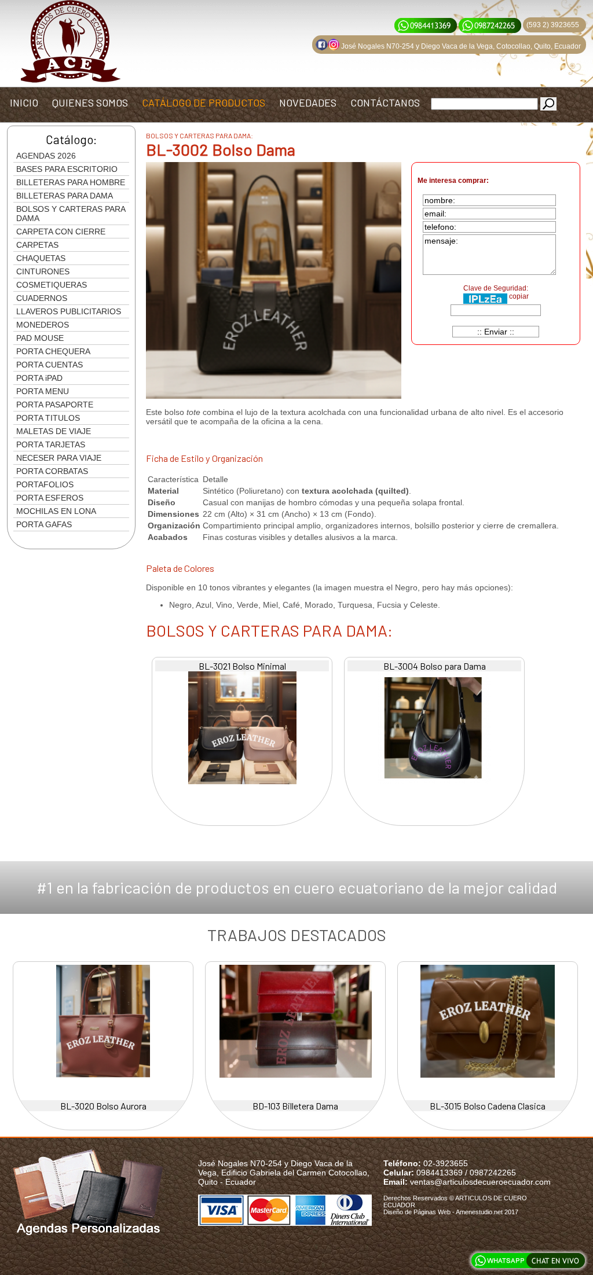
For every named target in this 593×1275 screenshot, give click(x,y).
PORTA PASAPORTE (54, 404)
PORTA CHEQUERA (53, 351)
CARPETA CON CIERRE (60, 231)
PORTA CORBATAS (52, 471)
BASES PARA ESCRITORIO (67, 169)
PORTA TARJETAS (50, 444)
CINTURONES (42, 271)
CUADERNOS (41, 298)
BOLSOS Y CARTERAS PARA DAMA (71, 213)
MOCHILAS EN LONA (56, 511)
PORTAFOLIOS (45, 484)
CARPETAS (37, 244)
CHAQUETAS (40, 258)
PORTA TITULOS (48, 417)
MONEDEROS (42, 324)
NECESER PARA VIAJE (58, 457)
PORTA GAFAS (44, 524)
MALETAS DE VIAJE (53, 431)
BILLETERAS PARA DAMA (64, 195)
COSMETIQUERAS (51, 284)
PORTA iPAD (39, 378)
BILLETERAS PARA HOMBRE (70, 182)
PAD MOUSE (40, 338)
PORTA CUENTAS (49, 364)
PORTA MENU (42, 391)
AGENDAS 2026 (46, 155)
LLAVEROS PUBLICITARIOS (68, 311)
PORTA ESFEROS (49, 497)
